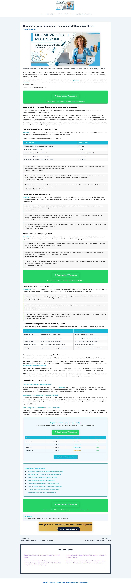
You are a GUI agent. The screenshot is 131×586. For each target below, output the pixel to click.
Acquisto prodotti (50, 14)
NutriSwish (26, 132)
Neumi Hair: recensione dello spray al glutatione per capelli (42, 477)
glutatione (76, 80)
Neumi (66, 14)
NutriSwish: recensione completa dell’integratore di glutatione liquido (44, 474)
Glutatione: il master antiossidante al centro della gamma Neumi (43, 489)
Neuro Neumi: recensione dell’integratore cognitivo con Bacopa (43, 483)
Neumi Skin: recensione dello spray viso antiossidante (41, 480)
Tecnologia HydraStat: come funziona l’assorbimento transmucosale (45, 486)
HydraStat (26, 82)
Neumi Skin (26, 236)
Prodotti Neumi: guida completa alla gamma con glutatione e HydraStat (45, 471)
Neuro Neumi (27, 289)
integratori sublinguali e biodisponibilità (34, 365)
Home (41, 14)
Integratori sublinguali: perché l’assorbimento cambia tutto (42, 492)
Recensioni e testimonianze (83, 14)
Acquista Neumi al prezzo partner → (65, 457)
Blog (72, 14)
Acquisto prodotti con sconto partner (77, 582)
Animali (60, 14)
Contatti (45, 582)
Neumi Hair (26, 197)
